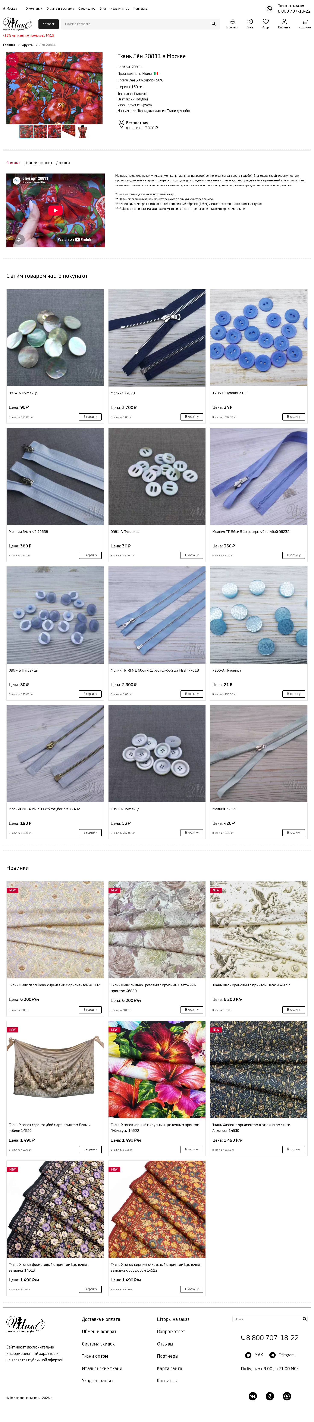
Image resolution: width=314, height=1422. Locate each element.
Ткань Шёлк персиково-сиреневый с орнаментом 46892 (54, 985)
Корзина (305, 27)
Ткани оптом (95, 1356)
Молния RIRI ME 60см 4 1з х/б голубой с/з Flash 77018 (155, 670)
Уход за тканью (97, 1381)
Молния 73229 (224, 809)
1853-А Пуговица (125, 809)
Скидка (12, 60)
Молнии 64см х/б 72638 (28, 532)
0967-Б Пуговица (23, 670)
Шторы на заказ (173, 1319)
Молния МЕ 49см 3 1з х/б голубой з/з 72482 (44, 809)
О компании (34, 8)
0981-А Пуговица (125, 532)
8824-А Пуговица (23, 393)
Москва (12, 8)
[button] (54, 88)
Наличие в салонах (38, 163)
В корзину (90, 416)
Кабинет (284, 27)
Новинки (232, 27)
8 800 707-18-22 (272, 1338)
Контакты (141, 8)
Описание (13, 163)
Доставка (63, 163)
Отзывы (165, 1344)
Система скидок (98, 1344)
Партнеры (167, 1356)
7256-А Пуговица (226, 670)
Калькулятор (120, 8)
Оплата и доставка (60, 8)
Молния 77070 (123, 393)
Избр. (266, 27)
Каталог (48, 24)
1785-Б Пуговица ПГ (229, 393)
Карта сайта (169, 1368)
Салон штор (86, 8)
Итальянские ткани (102, 1368)
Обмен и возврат (99, 1331)
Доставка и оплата (101, 1319)
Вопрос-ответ (171, 1331)
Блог (103, 8)
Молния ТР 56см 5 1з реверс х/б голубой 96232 (250, 532)
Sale (250, 27)
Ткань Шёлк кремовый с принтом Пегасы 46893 (251, 985)
